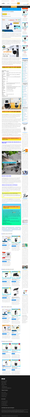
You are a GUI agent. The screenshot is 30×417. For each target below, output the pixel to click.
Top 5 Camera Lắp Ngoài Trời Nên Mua (24, 79)
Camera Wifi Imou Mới (10, 8)
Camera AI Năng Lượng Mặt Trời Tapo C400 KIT (16, 279)
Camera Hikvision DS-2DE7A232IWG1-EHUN (5, 351)
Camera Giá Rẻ (25, 4)
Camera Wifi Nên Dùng (25, 117)
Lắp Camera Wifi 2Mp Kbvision (25, 99)
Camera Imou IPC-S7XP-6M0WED (15, 332)
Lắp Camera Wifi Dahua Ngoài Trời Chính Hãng (25, 86)
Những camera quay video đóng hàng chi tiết (25, 67)
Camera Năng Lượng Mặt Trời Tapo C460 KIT (6, 295)
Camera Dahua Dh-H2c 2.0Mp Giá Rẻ (25, 132)
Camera (8, 3)
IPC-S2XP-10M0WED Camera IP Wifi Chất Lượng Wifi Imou (6, 259)
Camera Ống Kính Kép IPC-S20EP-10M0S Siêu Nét (25, 28)
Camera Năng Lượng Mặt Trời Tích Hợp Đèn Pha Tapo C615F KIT (16, 298)
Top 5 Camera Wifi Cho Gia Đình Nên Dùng (25, 73)
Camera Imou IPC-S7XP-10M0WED (8, 11)
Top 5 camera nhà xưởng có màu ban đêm (24, 70)
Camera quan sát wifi (4, 401)
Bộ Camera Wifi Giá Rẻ (25, 112)
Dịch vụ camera (4, 392)
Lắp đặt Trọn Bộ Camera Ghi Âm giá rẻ (25, 120)
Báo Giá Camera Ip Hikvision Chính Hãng (25, 294)
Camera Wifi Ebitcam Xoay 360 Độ (25, 97)
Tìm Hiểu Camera (4, 396)
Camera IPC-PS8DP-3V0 (24, 41)
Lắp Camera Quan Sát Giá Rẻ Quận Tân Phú (25, 153)
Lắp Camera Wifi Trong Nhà (25, 105)
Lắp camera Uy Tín (4, 395)
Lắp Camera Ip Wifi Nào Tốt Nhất (25, 247)
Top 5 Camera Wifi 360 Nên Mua (25, 94)
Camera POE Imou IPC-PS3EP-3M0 (25, 15)
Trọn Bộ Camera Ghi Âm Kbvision (25, 110)
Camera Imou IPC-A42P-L (5, 332)
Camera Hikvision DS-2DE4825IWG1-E (15, 351)
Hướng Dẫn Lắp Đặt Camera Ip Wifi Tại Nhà (25, 224)
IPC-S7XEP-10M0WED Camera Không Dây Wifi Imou (16, 244)
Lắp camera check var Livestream (25, 63)
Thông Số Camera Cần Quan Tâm (25, 175)
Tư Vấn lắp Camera (25, 6)
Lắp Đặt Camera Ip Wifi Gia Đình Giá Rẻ (25, 269)
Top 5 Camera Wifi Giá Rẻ (24, 89)
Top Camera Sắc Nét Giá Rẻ (25, 65)
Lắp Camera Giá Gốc (4, 393)
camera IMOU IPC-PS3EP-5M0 (25, 50)
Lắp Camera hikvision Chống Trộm (25, 92)
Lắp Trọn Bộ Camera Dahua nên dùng (25, 114)
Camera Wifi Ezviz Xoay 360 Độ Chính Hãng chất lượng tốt (25, 102)
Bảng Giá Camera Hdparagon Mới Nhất (13, 228)
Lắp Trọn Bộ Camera (14, 6)
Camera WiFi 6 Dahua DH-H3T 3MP (6, 368)
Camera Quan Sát (4, 8)
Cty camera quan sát (4, 402)
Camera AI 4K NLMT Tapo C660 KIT (6, 279)
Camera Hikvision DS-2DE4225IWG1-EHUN (15, 368)
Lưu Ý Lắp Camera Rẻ (5, 405)
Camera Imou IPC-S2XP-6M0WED (15, 317)
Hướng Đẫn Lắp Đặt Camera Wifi (10, 227)
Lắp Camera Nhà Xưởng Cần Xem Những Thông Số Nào (25, 198)
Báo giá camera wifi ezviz (25, 76)
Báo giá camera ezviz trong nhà (25, 81)
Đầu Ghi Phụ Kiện (19, 6)
